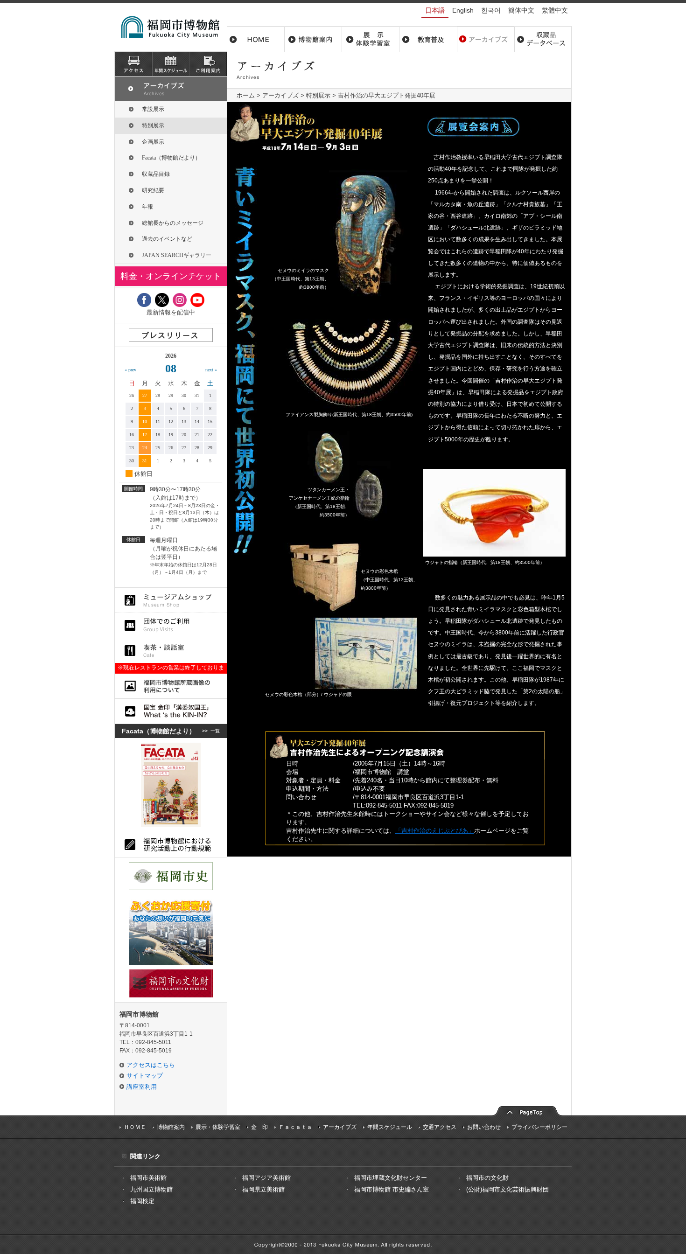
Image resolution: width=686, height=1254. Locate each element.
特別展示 (318, 95)
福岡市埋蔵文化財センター (390, 1177)
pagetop (527, 1110)
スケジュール (170, 64)
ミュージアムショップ (171, 600)
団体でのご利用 (171, 625)
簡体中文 (521, 10)
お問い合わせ (484, 1127)
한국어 (491, 10)
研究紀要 (153, 190)
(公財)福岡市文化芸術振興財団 (507, 1189)
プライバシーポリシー (539, 1127)
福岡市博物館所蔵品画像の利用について (171, 686)
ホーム (256, 39)
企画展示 (153, 142)
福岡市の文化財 (487, 1177)
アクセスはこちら (150, 1064)
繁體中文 (555, 10)
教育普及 (428, 39)
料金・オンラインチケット (170, 276)
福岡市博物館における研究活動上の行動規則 (171, 844)
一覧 (215, 730)
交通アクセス (439, 1127)
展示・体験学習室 (370, 39)
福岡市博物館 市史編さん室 (391, 1189)
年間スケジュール (389, 1127)
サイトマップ (144, 1075)
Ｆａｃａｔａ (295, 1127)
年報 (147, 206)
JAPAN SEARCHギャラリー (176, 255)
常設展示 (153, 109)
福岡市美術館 (148, 1177)
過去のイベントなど (167, 239)
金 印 (259, 1127)
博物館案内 (313, 39)
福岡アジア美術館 (266, 1177)
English (463, 10)
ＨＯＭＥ (135, 1127)
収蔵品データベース (543, 39)
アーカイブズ (280, 95)
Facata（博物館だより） (171, 157)
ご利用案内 (208, 64)
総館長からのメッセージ (172, 223)
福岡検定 (142, 1201)
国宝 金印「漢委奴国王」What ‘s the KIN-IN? (171, 711)
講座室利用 (141, 1086)
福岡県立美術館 (263, 1189)
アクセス (133, 64)
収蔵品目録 (156, 174)
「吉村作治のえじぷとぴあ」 (434, 830)
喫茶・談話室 (171, 650)
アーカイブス (485, 39)
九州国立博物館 (151, 1189)
